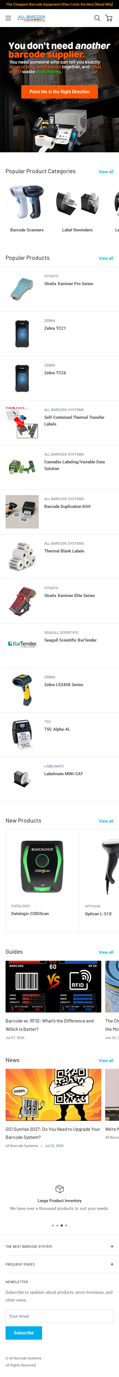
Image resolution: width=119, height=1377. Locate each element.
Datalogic (20, 906)
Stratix (51, 276)
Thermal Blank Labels (64, 551)
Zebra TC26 (55, 372)
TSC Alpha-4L (57, 729)
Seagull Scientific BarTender (70, 640)
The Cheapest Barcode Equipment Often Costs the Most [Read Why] (59, 4)
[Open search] (97, 18)
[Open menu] (8, 18)
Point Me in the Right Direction (60, 91)
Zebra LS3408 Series (63, 684)
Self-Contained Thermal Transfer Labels (74, 420)
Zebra (49, 321)
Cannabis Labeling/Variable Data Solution (74, 465)
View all (106, 171)
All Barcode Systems (64, 410)
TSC (47, 722)
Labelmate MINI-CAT (63, 773)
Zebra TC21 (55, 328)
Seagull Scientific (61, 632)
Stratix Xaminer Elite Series (69, 595)
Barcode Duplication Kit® (67, 506)
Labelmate (54, 766)
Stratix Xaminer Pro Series (68, 283)
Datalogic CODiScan (30, 913)
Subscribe (24, 1333)
